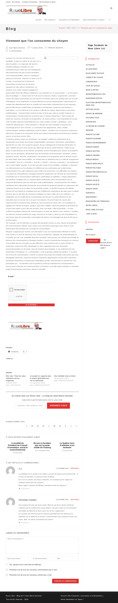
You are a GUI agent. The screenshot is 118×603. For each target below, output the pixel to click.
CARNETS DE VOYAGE (94, 77)
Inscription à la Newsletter (30, 2)
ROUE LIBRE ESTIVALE (95, 210)
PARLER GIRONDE (93, 155)
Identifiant (89, 229)
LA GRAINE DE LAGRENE (95, 126)
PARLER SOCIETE (55, 48)
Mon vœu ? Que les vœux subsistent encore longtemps (16, 378)
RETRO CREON (91, 205)
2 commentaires (15, 51)
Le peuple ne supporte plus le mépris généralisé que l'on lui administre (40, 378)
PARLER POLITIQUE (93, 168)
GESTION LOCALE (93, 109)
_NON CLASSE (91, 214)
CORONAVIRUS (91, 82)
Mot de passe (91, 235)
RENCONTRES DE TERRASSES (97, 201)
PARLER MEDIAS (92, 159)
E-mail (11, 276)
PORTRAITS (90, 193)
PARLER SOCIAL (92, 176)
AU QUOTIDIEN (91, 69)
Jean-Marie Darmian (17, 48)
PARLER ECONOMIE (93, 138)
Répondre (75, 468)
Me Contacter (16, 2)
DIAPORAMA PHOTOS (94, 98)
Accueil (8, 2)
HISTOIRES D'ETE (92, 118)
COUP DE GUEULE (93, 86)
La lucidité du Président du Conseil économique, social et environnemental (17, 446)
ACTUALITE (90, 65)
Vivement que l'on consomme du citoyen (97, 28)
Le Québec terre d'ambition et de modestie (67, 445)
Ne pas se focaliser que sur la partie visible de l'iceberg (42, 445)
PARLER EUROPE (92, 147)
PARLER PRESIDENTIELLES (96, 172)
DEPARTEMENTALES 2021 (96, 94)
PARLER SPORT (92, 189)
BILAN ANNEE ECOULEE (95, 73)
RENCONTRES (91, 197)
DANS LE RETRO (92, 90)
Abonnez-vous (58, 405)
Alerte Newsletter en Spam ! (47, 2)
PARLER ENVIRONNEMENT (96, 143)
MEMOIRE (89, 130)
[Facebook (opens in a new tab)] (111, 8)
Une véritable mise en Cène (64, 376)
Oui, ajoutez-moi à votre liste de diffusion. (25, 564)
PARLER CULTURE (93, 134)
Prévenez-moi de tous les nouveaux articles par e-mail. (30, 575)
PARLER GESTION (93, 151)
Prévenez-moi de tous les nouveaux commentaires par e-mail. (33, 570)
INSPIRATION (91, 122)
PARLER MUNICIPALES (94, 163)
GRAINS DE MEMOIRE (94, 113)
